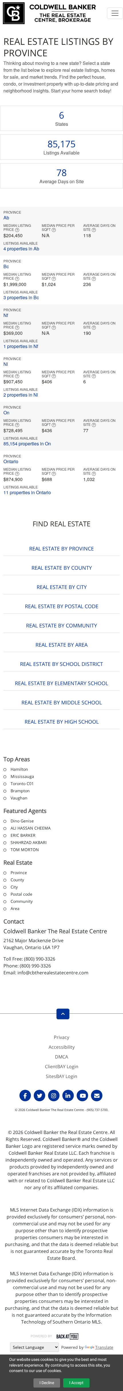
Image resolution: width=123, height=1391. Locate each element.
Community (22, 901)
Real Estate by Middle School (61, 702)
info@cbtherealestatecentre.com (52, 972)
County (17, 879)
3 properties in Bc (21, 297)
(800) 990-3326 (39, 959)
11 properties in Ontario (27, 492)
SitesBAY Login (61, 1076)
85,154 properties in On (27, 443)
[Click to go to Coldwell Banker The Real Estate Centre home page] (49, 12)
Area (15, 908)
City (14, 887)
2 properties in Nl (20, 394)
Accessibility (62, 1047)
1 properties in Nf (20, 346)
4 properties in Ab (21, 248)
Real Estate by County (61, 567)
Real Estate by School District (61, 663)
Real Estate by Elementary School (61, 683)
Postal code (21, 894)
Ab (6, 217)
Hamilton (19, 769)
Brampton (20, 790)
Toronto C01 (22, 783)
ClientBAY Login (61, 1066)
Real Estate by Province (61, 548)
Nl (5, 364)
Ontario (10, 461)
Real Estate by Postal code (61, 606)
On (6, 412)
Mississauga (22, 776)
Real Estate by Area (61, 644)
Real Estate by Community (61, 625)
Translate (104, 1347)
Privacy (61, 1037)
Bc (6, 266)
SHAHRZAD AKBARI (29, 842)
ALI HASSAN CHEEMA (31, 828)
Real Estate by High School (62, 721)
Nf (5, 315)
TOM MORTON (25, 849)
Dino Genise (22, 821)
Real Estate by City (62, 587)
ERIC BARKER (23, 835)
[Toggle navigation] (115, 13)
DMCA (61, 1057)
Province (19, 872)
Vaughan (19, 798)
